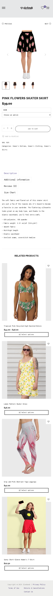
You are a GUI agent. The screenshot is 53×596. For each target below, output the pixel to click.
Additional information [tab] (16, 179)
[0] (42, 7)
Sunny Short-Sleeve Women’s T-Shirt (19, 560)
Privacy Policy (39, 584)
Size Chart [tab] (10, 192)
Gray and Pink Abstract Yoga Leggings (20, 482)
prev (8, 54)
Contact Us (28, 592)
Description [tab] (10, 173)
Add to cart (33, 129)
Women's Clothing (35, 146)
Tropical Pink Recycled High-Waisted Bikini (23, 326)
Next (46, 24)
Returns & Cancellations (34, 588)
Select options (27, 334)
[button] (10, 136)
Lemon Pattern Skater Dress (15, 404)
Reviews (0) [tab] (10, 186)
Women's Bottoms (19, 146)
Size (5, 110)
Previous (8, 24)
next (45, 54)
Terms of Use (13, 588)
